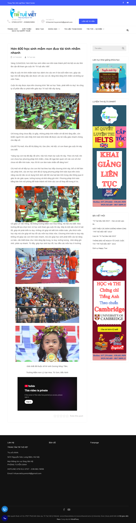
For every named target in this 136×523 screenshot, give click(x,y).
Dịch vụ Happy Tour (21, 31)
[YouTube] (128, 3)
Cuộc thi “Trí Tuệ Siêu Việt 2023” (104, 236)
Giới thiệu (26, 29)
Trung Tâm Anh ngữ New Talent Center (21, 3)
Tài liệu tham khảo (73, 29)
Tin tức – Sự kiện (94, 29)
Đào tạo (40, 29)
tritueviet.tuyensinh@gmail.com (59, 22)
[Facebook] (123, 3)
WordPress (75, 519)
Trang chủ (12, 29)
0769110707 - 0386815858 (23, 22)
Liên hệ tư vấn (88, 21)
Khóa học (52, 29)
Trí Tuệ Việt (31, 57)
